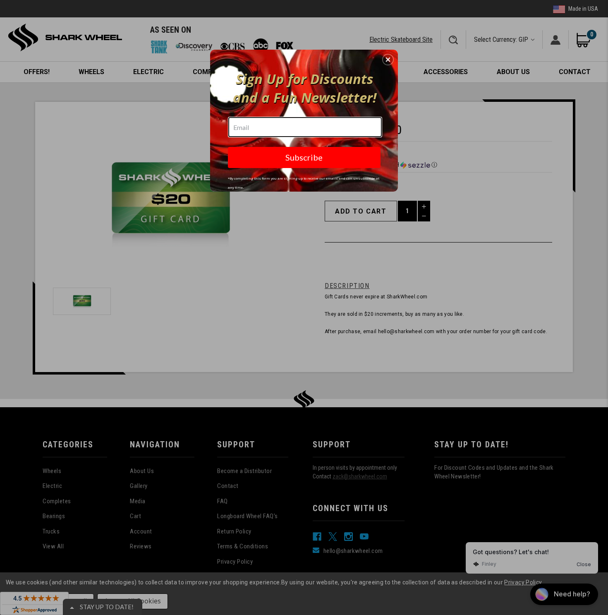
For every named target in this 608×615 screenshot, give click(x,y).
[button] (388, 60)
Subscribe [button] (304, 157)
